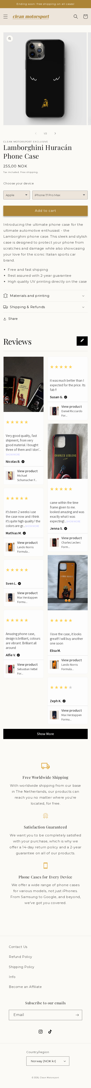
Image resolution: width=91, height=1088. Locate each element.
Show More (13, 454)
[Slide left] (36, 133)
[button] (5, 16)
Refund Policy (20, 957)
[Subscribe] (77, 1015)
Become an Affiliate (25, 987)
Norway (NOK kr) (43, 1061)
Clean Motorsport (49, 1078)
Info (12, 977)
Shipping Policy (21, 967)
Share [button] (13, 319)
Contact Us (18, 947)
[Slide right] (55, 133)
